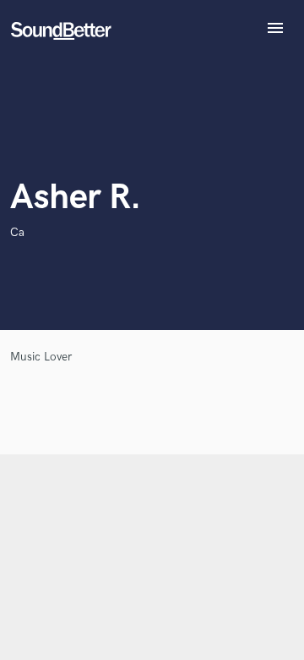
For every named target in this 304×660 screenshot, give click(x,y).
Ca (17, 232)
